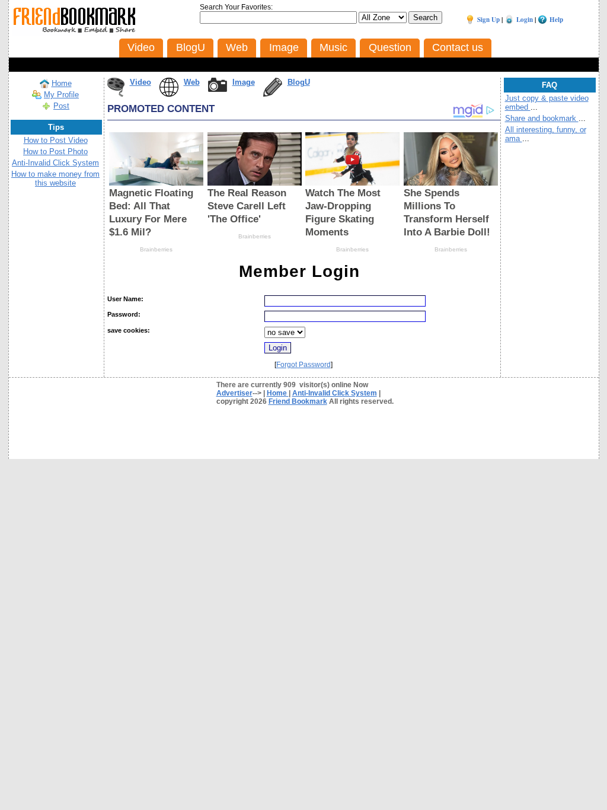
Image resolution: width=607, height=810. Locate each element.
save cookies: (128, 330)
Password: (123, 314)
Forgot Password (303, 365)
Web (192, 82)
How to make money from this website (55, 178)
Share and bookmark (542, 118)
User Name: (125, 298)
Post (61, 105)
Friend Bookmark (298, 401)
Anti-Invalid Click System (55, 162)
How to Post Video (56, 140)
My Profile (61, 94)
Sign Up (488, 19)
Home (62, 83)
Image (243, 82)
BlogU (298, 82)
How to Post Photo (55, 151)
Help (556, 19)
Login (524, 19)
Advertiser (234, 393)
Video (140, 82)
